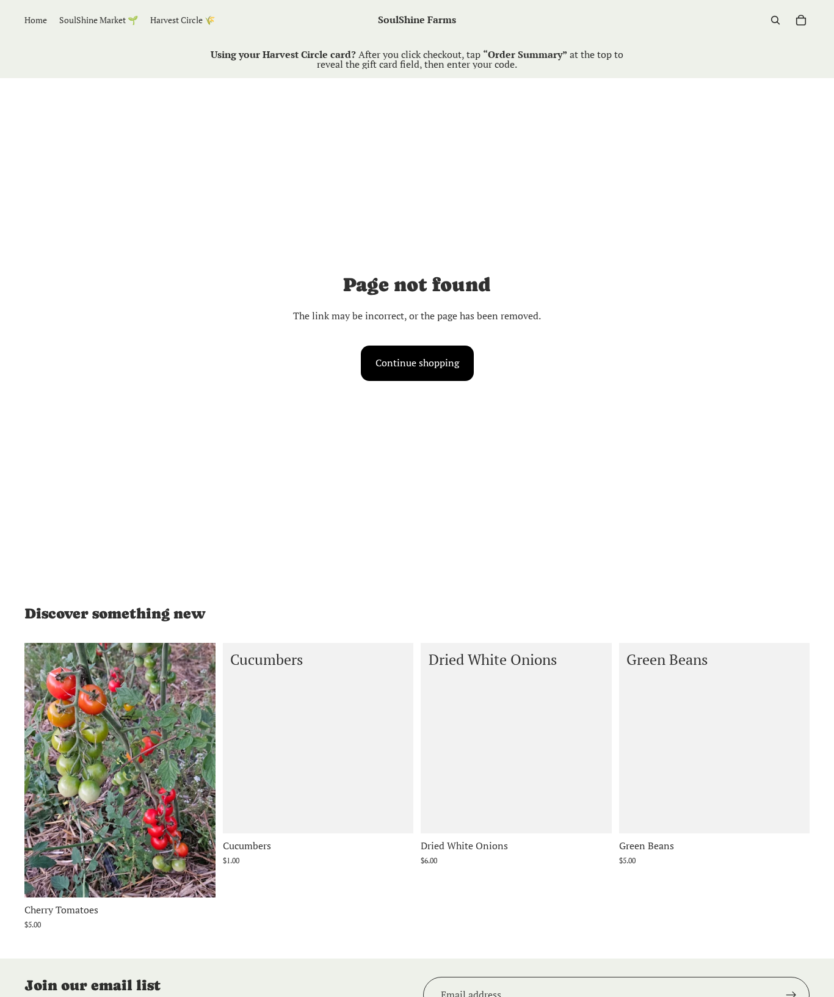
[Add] (197, 879)
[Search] (775, 20)
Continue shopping (417, 362)
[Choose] (394, 815)
